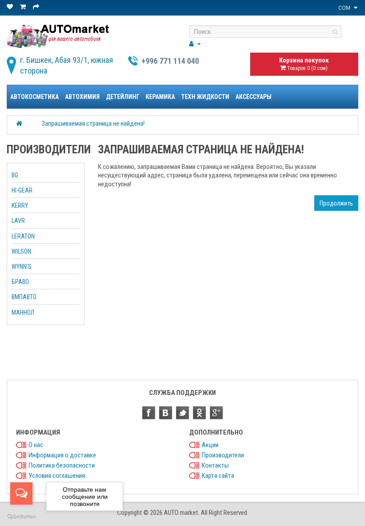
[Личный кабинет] (195, 44)
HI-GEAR (22, 190)
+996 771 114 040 (170, 61)
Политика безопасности (61, 465)
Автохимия (82, 96)
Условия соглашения (56, 476)
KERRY (20, 205)
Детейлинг (122, 96)
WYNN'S (22, 266)
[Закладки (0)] (10, 7)
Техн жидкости (205, 96)
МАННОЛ (23, 312)
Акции (210, 445)
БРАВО (20, 281)
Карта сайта (218, 476)
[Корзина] (23, 7)
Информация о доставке (62, 455)
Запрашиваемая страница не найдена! (93, 123)
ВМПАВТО (24, 296)
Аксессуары (253, 96)
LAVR (18, 220)
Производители (223, 455)
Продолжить (336, 203)
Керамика (160, 96)
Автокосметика (34, 96)
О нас (35, 445)
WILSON (21, 251)
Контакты (215, 465)
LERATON (23, 236)
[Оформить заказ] (37, 7)
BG (15, 175)
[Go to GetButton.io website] (21, 517)
